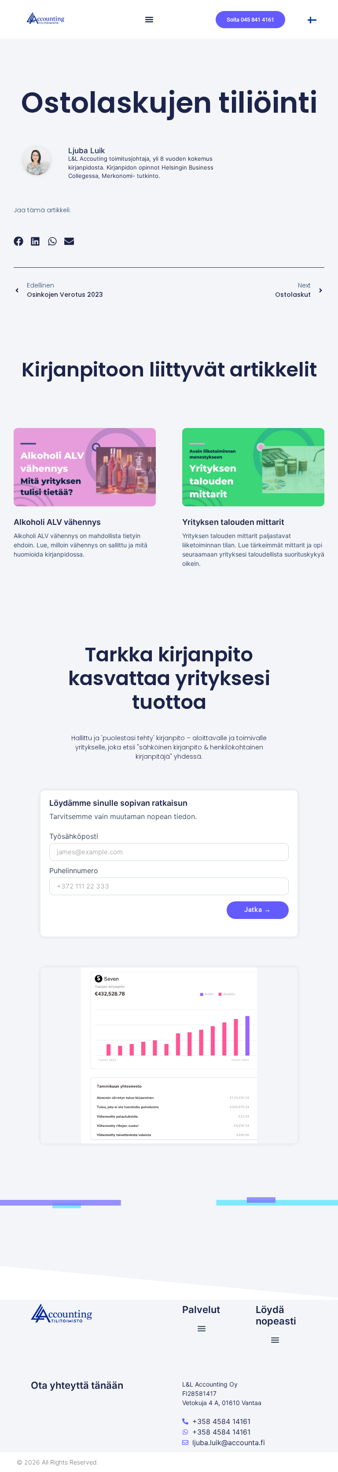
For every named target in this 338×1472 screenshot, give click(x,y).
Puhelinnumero (73, 871)
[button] (19, 241)
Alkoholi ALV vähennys (57, 522)
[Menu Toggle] (149, 19)
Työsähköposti (73, 837)
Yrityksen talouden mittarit (233, 522)
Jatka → (257, 910)
